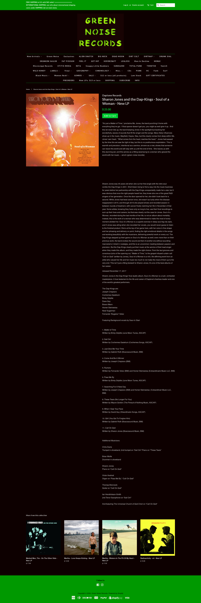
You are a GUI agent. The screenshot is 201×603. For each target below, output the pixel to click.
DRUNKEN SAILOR (48, 61)
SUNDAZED (119, 66)
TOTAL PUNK (135, 66)
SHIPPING (110, 80)
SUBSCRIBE (124, 80)
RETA (78, 66)
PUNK (139, 71)
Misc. (118, 71)
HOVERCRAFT (110, 61)
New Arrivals (33, 56)
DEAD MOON (118, 56)
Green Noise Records (100, 593)
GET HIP (95, 61)
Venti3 (164, 66)
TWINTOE (151, 66)
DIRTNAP (148, 56)
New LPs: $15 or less (89, 80)
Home (28, 89)
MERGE (157, 61)
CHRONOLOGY (102, 71)
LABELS (54, 71)
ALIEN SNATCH (86, 56)
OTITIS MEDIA (64, 66)
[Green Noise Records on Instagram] (102, 585)
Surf (165, 71)
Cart (152, 5)
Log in (126, 5)
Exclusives (69, 56)
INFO (137, 80)
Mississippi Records (43, 66)
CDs (129, 71)
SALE (91, 75)
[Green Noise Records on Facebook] (98, 585)
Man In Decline (141, 61)
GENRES (78, 75)
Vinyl (67, 71)
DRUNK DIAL (165, 56)
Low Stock (136, 75)
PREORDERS (68, 80)
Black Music (42, 75)
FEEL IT (82, 61)
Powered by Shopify (116, 593)
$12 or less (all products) (113, 75)
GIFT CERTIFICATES (155, 75)
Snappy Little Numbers (97, 66)
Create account (138, 5)
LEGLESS (125, 61)
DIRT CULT (134, 56)
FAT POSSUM (68, 61)
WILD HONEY (39, 71)
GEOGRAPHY (83, 71)
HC (147, 71)
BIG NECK (102, 56)
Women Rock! (61, 75)
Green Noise (53, 56)
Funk (156, 71)
